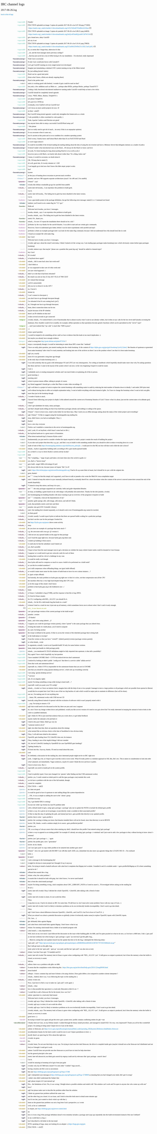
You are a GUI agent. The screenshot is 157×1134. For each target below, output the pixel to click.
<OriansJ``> (21, 175)
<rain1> (23, 83)
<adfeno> (22, 888)
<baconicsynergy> (19, 59)
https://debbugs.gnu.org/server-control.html (52, 1109)
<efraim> (22, 185)
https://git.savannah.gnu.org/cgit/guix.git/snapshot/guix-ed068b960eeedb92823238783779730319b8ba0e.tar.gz (76, 943)
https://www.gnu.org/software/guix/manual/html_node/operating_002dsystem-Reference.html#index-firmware (81, 1029)
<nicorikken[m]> (19, 1023)
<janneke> (22, 181)
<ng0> (23, 347)
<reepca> (22, 320)
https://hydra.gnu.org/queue (39, 522)
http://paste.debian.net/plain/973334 (53, 341)
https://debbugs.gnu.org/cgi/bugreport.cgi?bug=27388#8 (70, 1075)
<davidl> (22, 1020)
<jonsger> (22, 341)
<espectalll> (21, 22)
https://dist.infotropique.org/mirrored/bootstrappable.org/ (51, 470)
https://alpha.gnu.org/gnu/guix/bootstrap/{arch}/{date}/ (108, 347)
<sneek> (23, 191)
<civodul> (22, 237)
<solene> (22, 866)
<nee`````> (22, 458)
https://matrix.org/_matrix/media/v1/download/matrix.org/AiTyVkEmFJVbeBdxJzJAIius (59, 28)
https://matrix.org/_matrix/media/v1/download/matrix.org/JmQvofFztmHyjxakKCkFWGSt (59, 34)
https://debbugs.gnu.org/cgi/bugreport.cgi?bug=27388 (52, 1072)
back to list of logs (7, 14)
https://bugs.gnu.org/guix (77, 1124)
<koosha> (22, 206)
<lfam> (23, 756)
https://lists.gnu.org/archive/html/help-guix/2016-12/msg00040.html (85, 967)
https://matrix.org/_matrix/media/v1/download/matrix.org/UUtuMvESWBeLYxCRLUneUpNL (61, 46)
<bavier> (22, 817)
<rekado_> (22, 188)
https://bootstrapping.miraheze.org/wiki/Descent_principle (61, 446)
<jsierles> (22, 651)
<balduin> (22, 200)
